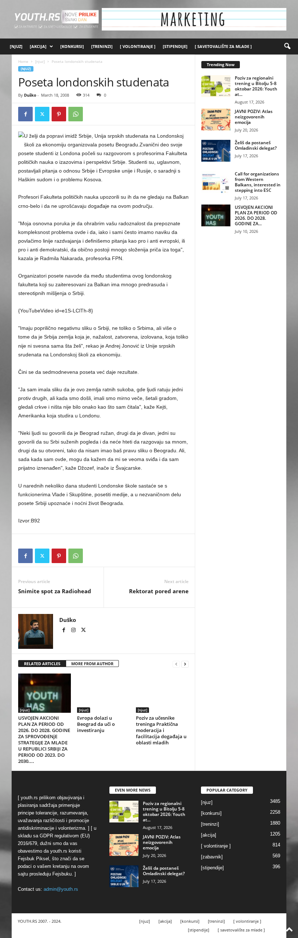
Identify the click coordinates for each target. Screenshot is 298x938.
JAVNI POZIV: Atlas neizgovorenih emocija (254, 116)
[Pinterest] (59, 114)
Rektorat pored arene (159, 591)
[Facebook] (25, 114)
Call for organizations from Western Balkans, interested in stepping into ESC (258, 182)
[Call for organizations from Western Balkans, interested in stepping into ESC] (215, 182)
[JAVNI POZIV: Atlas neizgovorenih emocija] (215, 119)
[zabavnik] (212, 857)
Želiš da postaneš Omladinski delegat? (256, 145)
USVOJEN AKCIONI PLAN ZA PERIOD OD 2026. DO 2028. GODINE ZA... (256, 215)
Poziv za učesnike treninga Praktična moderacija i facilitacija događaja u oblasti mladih (161, 730)
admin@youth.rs (61, 889)
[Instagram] (74, 630)
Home (23, 61)
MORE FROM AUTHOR (92, 663)
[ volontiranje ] (138, 46)
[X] (42, 114)
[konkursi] (72, 46)
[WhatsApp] (75, 114)
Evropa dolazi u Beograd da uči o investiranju (96, 724)
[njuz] (16, 46)
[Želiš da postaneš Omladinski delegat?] (215, 151)
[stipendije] (175, 46)
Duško (30, 95)
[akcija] (38, 46)
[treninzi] (102, 46)
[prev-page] (176, 664)
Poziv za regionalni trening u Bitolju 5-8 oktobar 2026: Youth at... (256, 86)
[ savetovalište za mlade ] (223, 46)
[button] (287, 46)
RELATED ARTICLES (42, 663)
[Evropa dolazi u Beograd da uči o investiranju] (103, 693)
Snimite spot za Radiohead (54, 591)
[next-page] (185, 664)
